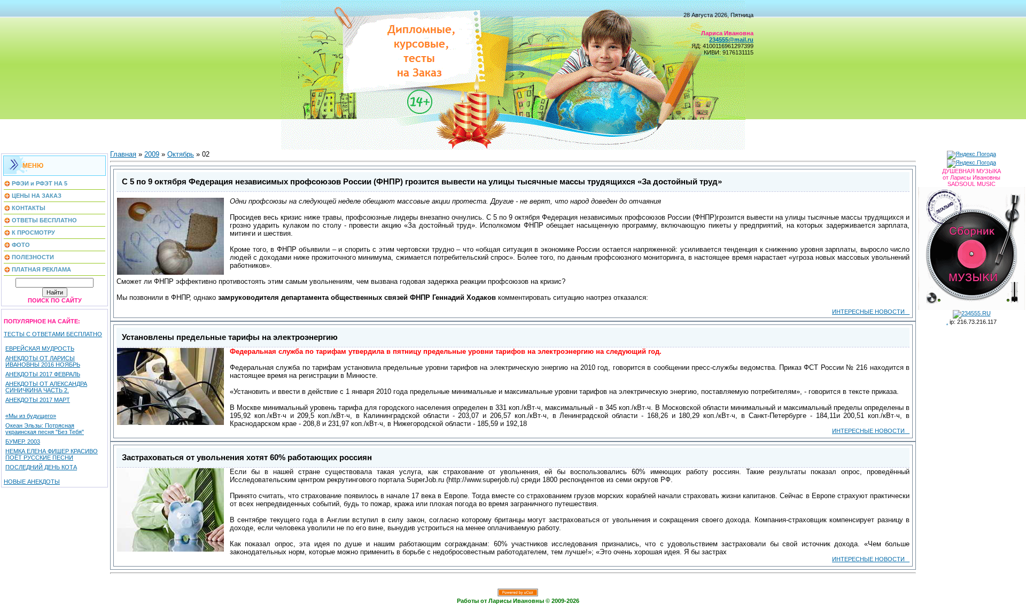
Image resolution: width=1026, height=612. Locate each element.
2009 (151, 154)
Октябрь (180, 154)
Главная (123, 154)
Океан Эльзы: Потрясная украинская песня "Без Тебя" (44, 428)
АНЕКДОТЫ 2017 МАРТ (37, 400)
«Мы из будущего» (30, 416)
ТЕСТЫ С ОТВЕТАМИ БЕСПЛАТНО (53, 334)
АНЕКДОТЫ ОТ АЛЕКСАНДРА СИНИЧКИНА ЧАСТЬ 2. (46, 387)
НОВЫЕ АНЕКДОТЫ (32, 481)
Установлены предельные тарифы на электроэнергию (230, 337)
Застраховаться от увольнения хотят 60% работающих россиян (247, 457)
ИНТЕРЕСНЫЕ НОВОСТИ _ (871, 311)
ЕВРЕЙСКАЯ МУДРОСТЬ (39, 348)
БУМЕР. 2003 (22, 441)
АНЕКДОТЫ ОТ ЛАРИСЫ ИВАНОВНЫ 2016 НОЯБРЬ (42, 361)
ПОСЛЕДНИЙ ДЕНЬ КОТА (41, 467)
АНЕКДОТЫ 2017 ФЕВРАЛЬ (42, 374)
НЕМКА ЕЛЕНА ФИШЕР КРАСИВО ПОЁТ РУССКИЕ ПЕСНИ (51, 454)
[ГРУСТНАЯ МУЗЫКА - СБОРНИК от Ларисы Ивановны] (971, 246)
